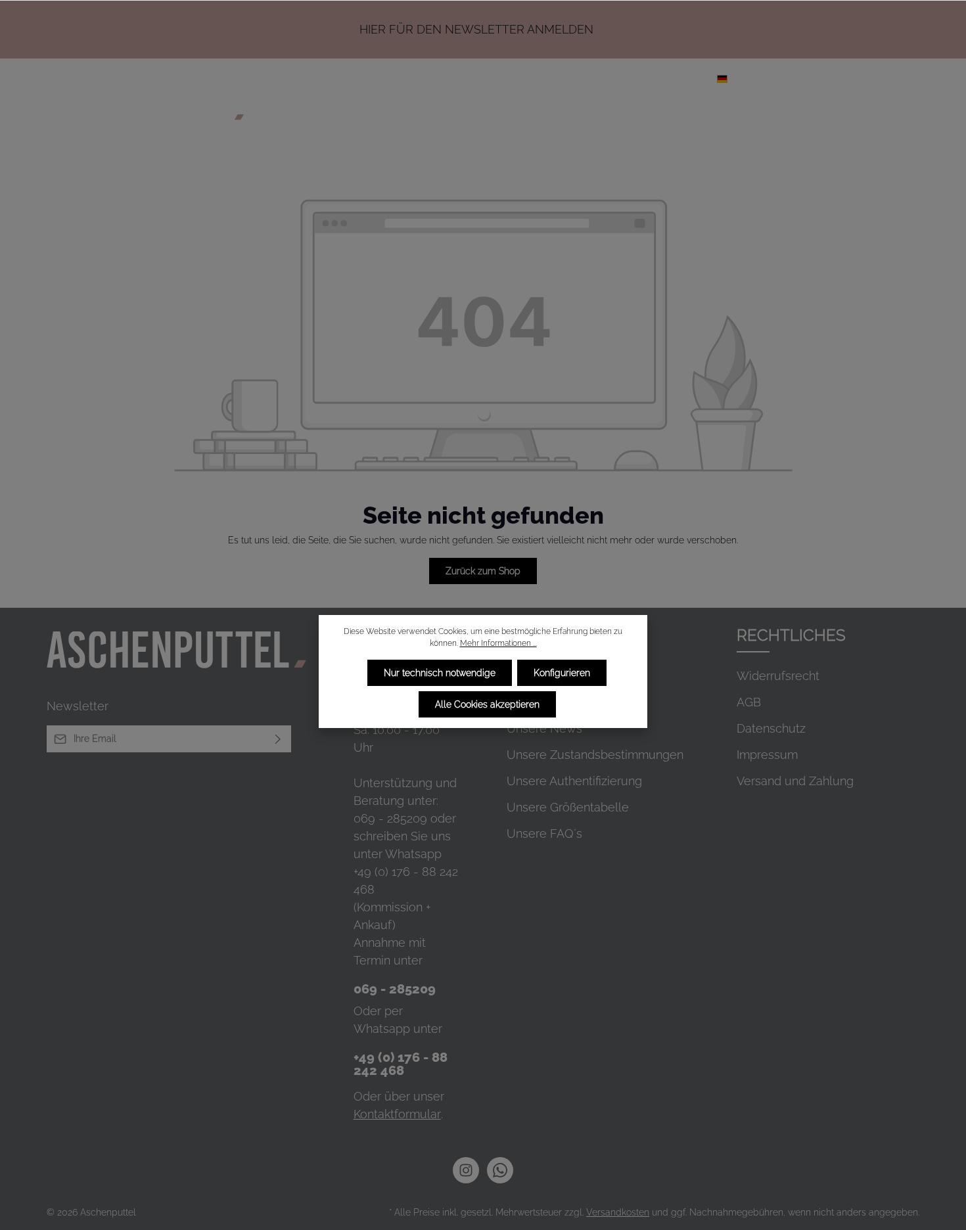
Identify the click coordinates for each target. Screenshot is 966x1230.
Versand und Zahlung (795, 781)
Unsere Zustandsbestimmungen (595, 755)
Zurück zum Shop (483, 571)
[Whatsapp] (500, 1170)
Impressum (767, 755)
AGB (749, 702)
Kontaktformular (397, 1114)
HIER (372, 29)
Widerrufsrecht (778, 676)
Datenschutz (771, 728)
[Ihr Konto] (835, 78)
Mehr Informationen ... (498, 643)
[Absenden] (278, 738)
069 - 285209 (390, 818)
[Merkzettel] (806, 78)
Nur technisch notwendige (439, 673)
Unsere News (544, 728)
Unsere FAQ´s (544, 833)
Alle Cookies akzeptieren (487, 704)
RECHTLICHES (791, 635)
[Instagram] (466, 1170)
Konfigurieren (562, 673)
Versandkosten (617, 1212)
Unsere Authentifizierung (574, 781)
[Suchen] (777, 78)
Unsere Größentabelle (568, 807)
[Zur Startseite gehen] (145, 106)
